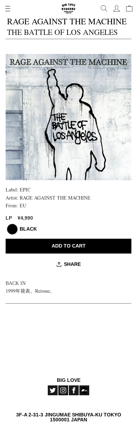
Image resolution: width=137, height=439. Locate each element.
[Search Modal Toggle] (104, 8)
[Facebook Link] (74, 390)
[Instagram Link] (63, 390)
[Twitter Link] (53, 390)
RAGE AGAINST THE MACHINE (55, 197)
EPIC (25, 189)
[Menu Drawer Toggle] (7, 8)
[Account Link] (116, 8)
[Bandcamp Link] (84, 390)
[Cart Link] (129, 8)
